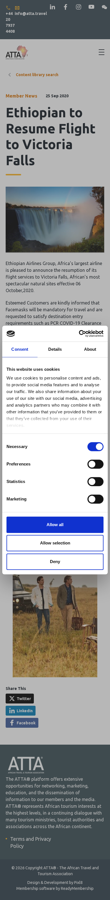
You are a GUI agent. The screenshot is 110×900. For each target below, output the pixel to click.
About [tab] (90, 349)
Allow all (55, 524)
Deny (55, 561)
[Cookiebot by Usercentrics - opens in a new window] (79, 333)
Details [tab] (55, 349)
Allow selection (55, 543)
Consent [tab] (19, 349)
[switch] (95, 464)
